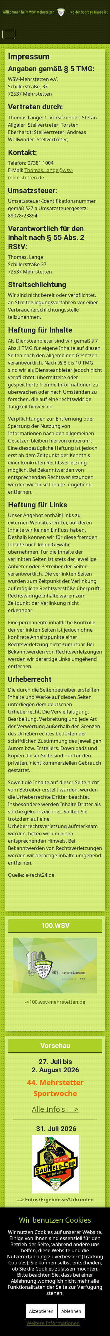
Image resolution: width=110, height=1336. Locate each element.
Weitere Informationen (53, 1323)
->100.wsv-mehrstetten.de (55, 1002)
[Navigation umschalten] (8, 34)
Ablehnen (71, 1311)
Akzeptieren (41, 1311)
